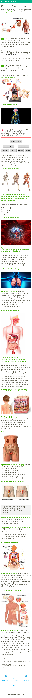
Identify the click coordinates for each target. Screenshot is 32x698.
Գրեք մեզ (16, 685)
